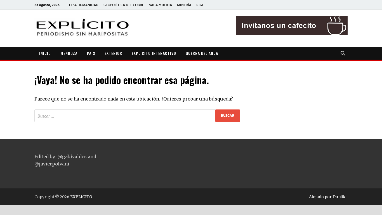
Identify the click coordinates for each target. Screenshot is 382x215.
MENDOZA (68, 53)
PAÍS (91, 53)
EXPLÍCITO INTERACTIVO (154, 53)
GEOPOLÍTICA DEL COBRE (123, 5)
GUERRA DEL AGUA (202, 53)
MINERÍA (184, 5)
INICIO (45, 53)
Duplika (340, 196)
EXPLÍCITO (81, 196)
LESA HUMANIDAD (83, 5)
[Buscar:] (137, 115)
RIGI (199, 5)
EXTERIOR (113, 53)
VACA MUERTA (160, 5)
